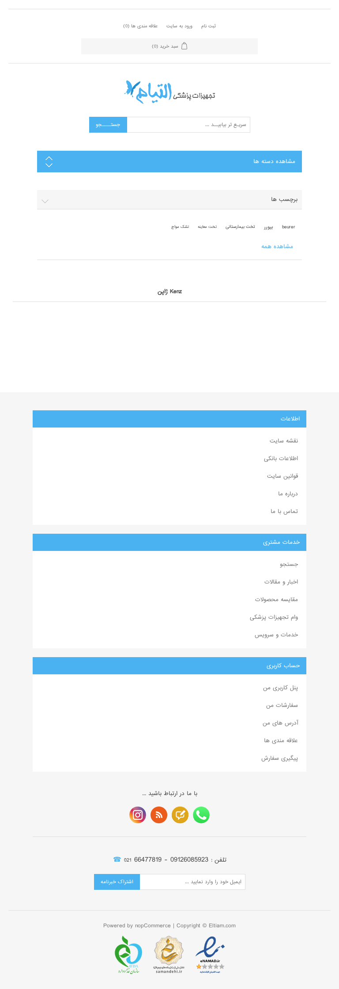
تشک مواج (180, 227)
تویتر (180, 815)
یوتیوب (137, 815)
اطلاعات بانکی (281, 458)
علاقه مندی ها (281, 740)
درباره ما (288, 494)
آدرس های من (280, 723)
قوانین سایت (282, 476)
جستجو (289, 564)
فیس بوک (201, 815)
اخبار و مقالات (281, 582)
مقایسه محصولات (276, 599)
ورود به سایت (179, 26)
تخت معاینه (207, 227)
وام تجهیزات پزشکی (274, 617)
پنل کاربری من (280, 688)
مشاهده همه (277, 246)
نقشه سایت (284, 441)
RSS (159, 815)
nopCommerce (153, 926)
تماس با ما (284, 511)
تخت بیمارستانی (240, 226)
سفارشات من (282, 705)
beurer (288, 227)
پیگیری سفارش (279, 758)
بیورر (268, 227)
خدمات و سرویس (276, 635)
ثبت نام (208, 26)
